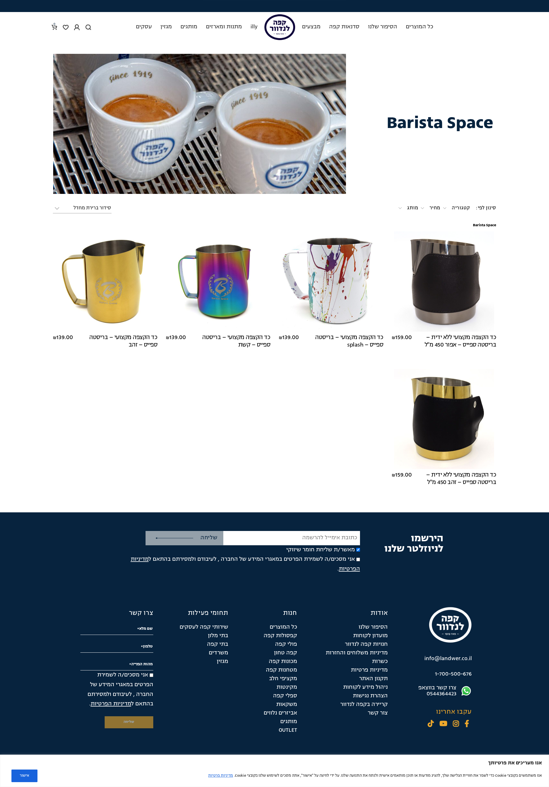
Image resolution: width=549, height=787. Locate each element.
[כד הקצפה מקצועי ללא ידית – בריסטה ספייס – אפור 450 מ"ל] (444, 281)
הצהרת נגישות (370, 696)
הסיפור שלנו (373, 627)
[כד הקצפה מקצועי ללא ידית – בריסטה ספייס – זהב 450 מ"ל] (444, 419)
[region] (274, 771)
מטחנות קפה (281, 670)
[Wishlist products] (65, 27)
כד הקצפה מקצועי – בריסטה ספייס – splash (349, 341)
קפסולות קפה (280, 636)
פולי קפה (286, 644)
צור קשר (378, 713)
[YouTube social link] (443, 724)
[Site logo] (279, 27)
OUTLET (288, 730)
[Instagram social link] (456, 724)
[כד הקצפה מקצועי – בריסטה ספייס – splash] (331, 281)
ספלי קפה (285, 696)
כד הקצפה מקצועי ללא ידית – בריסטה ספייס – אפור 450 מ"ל (460, 341)
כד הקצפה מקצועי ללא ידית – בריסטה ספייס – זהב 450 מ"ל (461, 478)
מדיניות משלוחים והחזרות (357, 653)
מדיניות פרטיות (220, 775)
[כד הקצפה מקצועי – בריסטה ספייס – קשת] (218, 281)
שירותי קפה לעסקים (204, 627)
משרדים (218, 653)
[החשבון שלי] (77, 27)
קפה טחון (285, 653)
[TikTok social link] (431, 724)
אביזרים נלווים (280, 713)
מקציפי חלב (283, 678)
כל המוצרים (283, 627)
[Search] (88, 27)
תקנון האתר (373, 678)
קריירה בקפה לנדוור (364, 704)
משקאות (286, 704)
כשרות (380, 661)
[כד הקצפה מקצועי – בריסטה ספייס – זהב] (105, 281)
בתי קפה (217, 644)
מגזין (222, 661)
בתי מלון (218, 636)
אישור (24, 775)
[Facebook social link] (467, 724)
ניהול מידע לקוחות (365, 687)
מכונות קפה (283, 661)
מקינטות (287, 687)
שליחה (209, 538)
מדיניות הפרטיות (111, 704)
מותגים (288, 721)
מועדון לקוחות (370, 636)
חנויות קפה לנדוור (366, 644)
